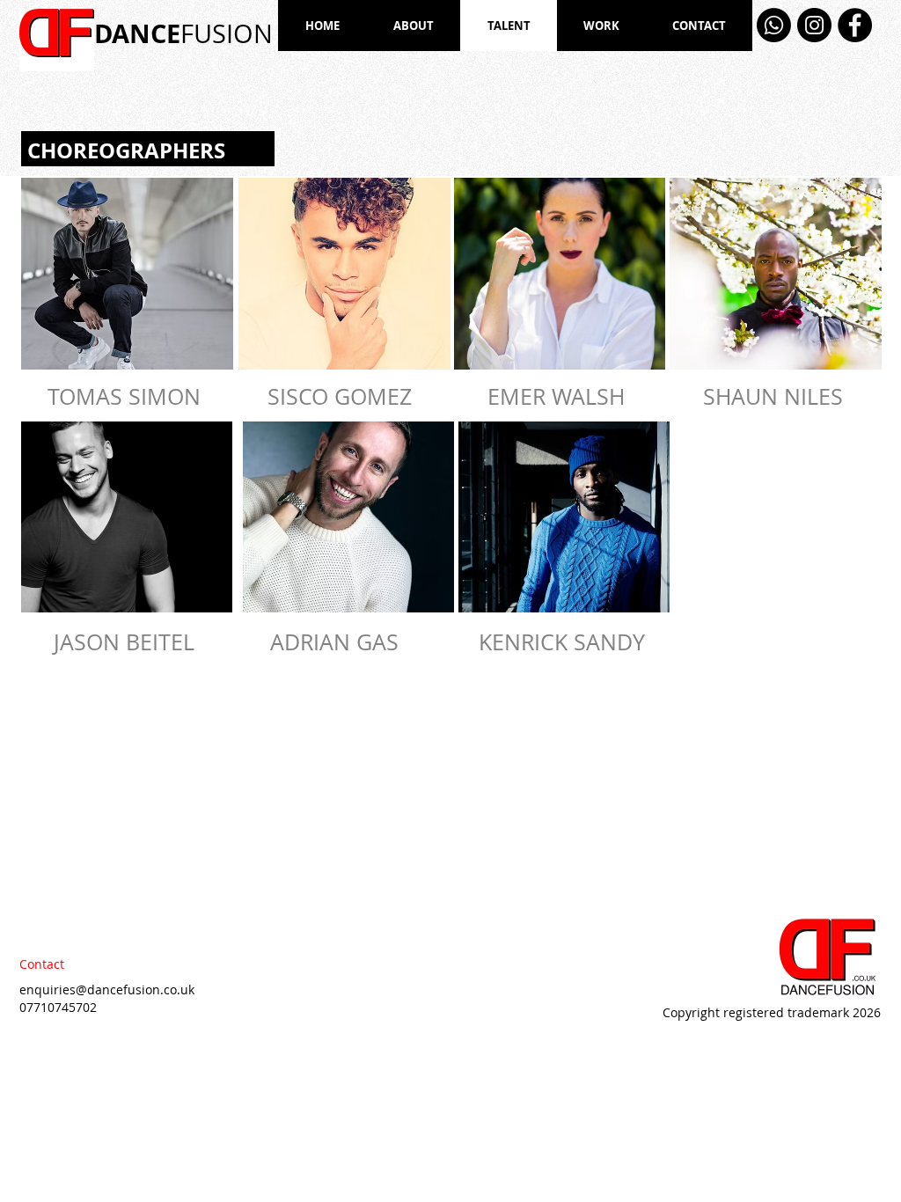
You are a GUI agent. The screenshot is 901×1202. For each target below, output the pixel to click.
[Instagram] (814, 25)
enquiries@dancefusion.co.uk (106, 989)
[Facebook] (855, 25)
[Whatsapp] (774, 25)
